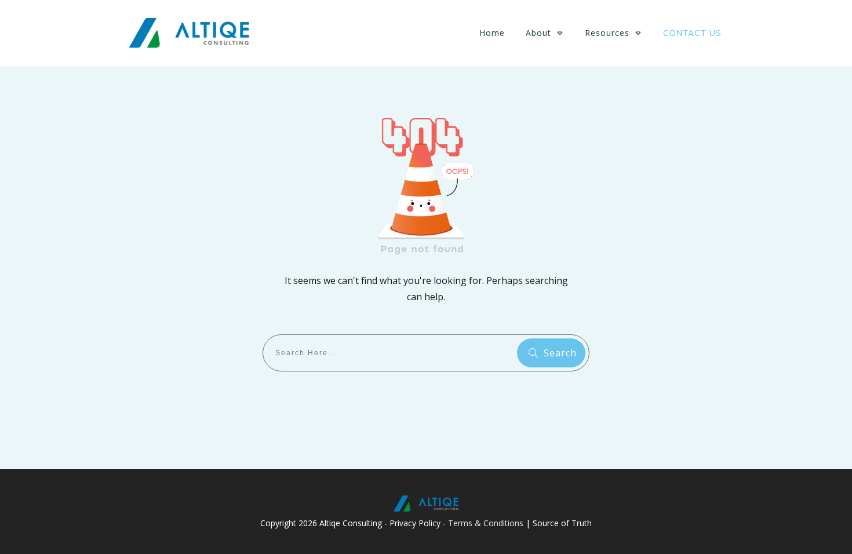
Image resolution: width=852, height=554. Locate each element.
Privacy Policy (414, 523)
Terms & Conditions (485, 523)
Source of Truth (562, 523)
